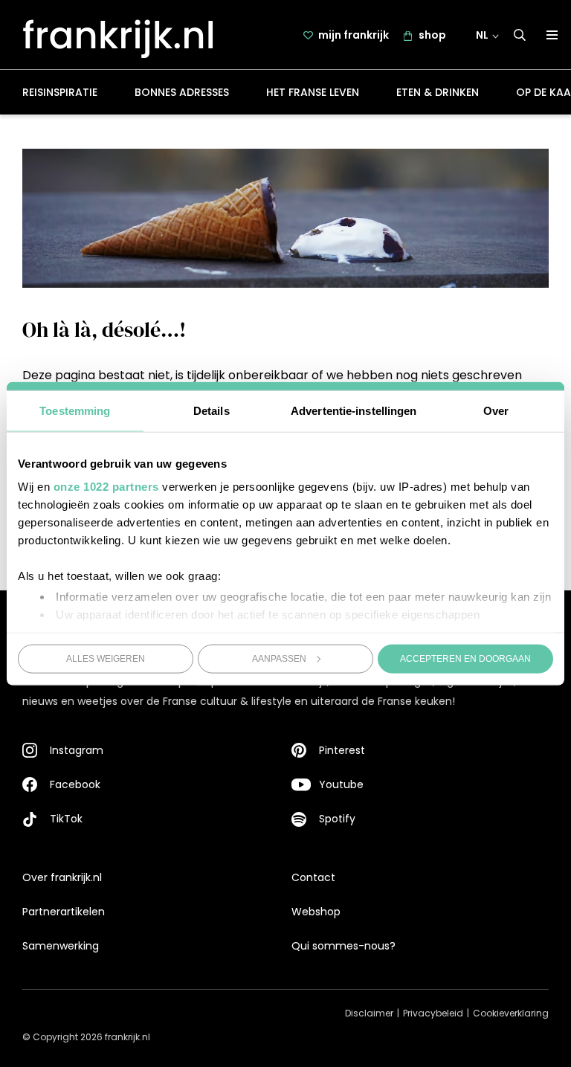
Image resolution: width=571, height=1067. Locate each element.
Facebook (75, 784)
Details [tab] (211, 410)
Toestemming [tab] (74, 410)
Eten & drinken (437, 92)
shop (432, 35)
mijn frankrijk (353, 35)
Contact (313, 877)
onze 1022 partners (106, 486)
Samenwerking (60, 945)
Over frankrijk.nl (62, 877)
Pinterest (342, 750)
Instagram (76, 750)
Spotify (337, 818)
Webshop (316, 911)
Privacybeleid (433, 1013)
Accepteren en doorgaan (465, 658)
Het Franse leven (312, 92)
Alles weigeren (105, 658)
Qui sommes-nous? (343, 945)
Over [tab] (496, 410)
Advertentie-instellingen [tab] (353, 410)
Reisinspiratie (59, 92)
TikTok (66, 818)
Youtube (341, 784)
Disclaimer (369, 1013)
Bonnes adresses (182, 92)
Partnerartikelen (63, 911)
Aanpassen (279, 658)
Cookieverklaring (511, 1013)
